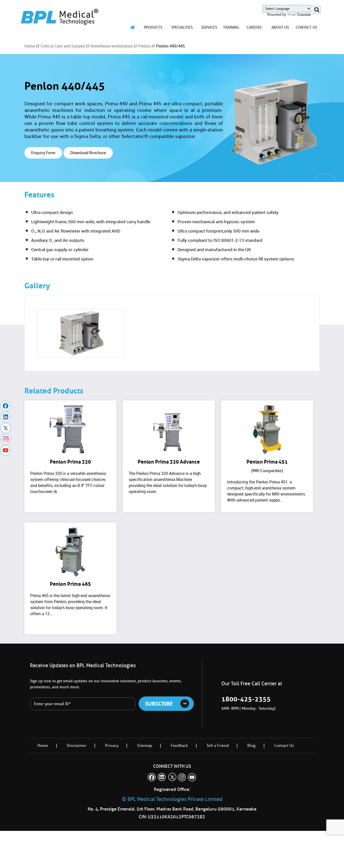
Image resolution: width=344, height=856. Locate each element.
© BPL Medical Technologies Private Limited (172, 799)
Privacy (111, 745)
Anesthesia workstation (111, 46)
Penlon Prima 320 (70, 462)
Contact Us (284, 745)
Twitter (6, 428)
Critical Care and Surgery (63, 46)
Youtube (6, 450)
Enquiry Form (43, 152)
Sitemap (144, 745)
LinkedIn (6, 417)
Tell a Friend (218, 745)
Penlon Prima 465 (70, 584)
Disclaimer (76, 745)
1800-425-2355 (246, 699)
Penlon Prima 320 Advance (169, 462)
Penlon (144, 46)
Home (29, 46)
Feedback (179, 745)
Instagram (6, 439)
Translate (304, 14)
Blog (251, 745)
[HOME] (132, 27)
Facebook (6, 406)
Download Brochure (88, 152)
